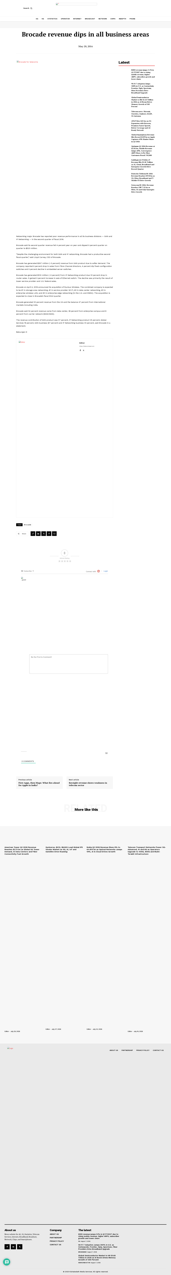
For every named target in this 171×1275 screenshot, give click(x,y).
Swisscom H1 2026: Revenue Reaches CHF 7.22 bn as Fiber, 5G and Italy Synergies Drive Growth (142, 188)
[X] (83, 350)
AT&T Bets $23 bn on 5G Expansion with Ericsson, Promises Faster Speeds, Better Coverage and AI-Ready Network (141, 125)
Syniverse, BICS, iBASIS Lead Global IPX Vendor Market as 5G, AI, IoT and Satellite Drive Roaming (64, 849)
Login (105, 571)
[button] (28, 8)
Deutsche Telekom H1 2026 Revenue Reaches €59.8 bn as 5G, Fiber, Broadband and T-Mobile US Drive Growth (143, 177)
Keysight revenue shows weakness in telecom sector (88, 784)
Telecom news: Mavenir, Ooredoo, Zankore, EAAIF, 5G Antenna (141, 113)
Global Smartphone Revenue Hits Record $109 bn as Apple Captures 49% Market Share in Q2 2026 (143, 138)
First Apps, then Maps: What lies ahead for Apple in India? (39, 784)
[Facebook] (80, 350)
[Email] (54, 533)
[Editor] (48, 428)
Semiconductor (84, 1262)
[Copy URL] (33, 533)
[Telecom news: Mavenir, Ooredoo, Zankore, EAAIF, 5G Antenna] (124, 114)
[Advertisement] (136, 211)
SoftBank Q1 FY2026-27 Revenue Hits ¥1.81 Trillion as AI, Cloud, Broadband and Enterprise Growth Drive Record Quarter (142, 164)
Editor (82, 343)
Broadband (82, 1252)
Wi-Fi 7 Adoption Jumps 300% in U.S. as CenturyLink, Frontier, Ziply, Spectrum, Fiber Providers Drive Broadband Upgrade (142, 88)
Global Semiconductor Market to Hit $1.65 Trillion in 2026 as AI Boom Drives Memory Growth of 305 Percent (142, 102)
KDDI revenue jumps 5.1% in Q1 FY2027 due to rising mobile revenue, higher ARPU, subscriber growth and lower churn (143, 74)
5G (79, 1241)
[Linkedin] (38, 533)
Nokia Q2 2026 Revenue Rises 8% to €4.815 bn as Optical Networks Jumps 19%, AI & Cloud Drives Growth (104, 849)
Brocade (27, 525)
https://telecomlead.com (86, 346)
